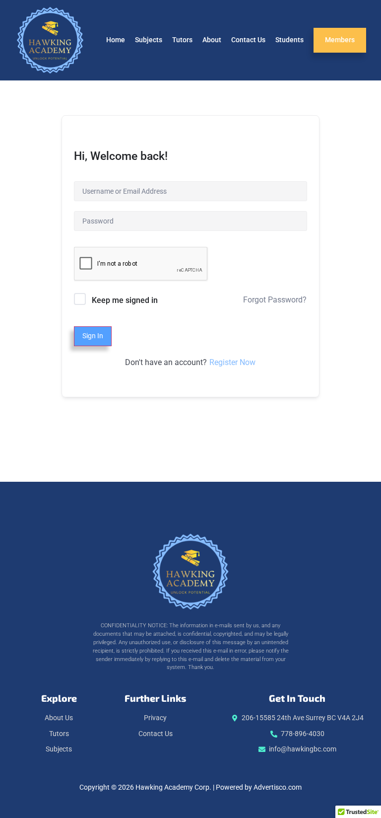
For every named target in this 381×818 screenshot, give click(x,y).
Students (289, 40)
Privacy (155, 718)
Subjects (148, 40)
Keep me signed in (125, 300)
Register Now (232, 362)
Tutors (182, 40)
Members (340, 40)
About (211, 40)
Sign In (92, 336)
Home (115, 40)
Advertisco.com (278, 787)
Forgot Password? (275, 299)
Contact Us (248, 40)
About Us (59, 718)
